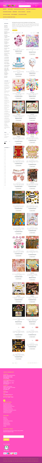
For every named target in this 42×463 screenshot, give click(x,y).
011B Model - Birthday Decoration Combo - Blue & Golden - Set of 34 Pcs (18, 332)
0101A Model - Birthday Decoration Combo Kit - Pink (18, 94)
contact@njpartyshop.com (8, 394)
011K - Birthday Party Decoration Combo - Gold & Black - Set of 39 (32, 345)
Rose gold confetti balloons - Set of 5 (32, 71)
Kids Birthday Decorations (6, 60)
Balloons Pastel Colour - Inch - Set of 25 (32, 50)
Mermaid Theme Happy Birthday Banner (18, 72)
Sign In (31, 3)
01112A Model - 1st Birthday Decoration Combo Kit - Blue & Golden (32, 275)
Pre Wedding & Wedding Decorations (9, 410)
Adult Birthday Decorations (7, 66)
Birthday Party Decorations (7, 40)
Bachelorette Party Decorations (8, 406)
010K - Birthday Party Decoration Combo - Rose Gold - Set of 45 (18, 184)
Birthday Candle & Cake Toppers (6, 36)
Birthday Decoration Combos (6, 73)
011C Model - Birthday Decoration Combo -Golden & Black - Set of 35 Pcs (32, 332)
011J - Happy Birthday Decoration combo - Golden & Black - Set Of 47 (18, 355)
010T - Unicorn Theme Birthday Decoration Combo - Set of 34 (32, 229)
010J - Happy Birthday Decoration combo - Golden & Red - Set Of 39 (18, 161)
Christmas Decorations (7, 412)
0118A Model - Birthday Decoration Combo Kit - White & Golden (32, 320)
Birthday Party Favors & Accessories (7, 54)
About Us (5, 417)
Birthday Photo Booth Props (7, 51)
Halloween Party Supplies (7, 411)
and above (6, 137)
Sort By (13, 32)
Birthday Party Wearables (7, 46)
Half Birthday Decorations (6, 29)
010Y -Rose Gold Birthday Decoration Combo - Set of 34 (18, 275)
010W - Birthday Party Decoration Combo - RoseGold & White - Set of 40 (32, 252)
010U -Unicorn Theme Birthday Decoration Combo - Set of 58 (18, 252)
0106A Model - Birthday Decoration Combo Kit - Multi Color (32, 94)
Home (3, 19)
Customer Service (6, 422)
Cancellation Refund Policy (8, 420)
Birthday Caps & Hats (6, 103)
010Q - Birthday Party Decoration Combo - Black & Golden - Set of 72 (32, 206)
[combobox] (25, 6)
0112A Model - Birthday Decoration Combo (18, 320)
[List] (38, 33)
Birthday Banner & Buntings (6, 26)
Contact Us (5, 418)
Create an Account (35, 3)
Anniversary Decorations (7, 407)
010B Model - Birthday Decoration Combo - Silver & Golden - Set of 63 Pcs (18, 138)
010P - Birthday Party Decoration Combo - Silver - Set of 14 (18, 206)
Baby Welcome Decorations (8, 408)
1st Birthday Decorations (6, 58)
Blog (28, 3)
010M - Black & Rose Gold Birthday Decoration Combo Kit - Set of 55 (32, 184)
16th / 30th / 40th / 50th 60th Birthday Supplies (6, 69)
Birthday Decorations (7, 403)
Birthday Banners (5, 77)
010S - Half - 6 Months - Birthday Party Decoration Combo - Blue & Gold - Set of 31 (18, 229)
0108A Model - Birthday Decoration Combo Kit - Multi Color (18, 116)
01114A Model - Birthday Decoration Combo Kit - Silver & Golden (18, 298)
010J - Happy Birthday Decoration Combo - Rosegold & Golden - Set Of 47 (32, 161)
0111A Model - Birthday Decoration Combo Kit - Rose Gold (32, 298)
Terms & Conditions (6, 424)
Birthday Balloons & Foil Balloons (7, 32)
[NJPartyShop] (4, 400)
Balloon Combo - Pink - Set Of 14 (18, 49)
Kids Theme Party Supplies (6, 63)
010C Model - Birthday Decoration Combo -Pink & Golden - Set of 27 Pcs (32, 138)
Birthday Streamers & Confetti (6, 42)
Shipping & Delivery (6, 423)
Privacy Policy (5, 419)
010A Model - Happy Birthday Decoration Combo (32, 116)
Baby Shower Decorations (7, 405)
